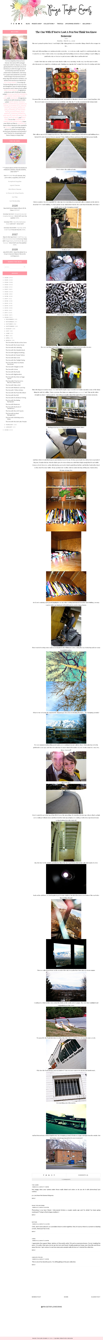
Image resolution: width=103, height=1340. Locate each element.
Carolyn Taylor (37, 1257)
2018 (7, 296)
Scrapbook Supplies (14, 181)
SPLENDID (13, 108)
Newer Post (36, 1297)
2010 (7, 315)
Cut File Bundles (15, 201)
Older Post (95, 1297)
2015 (7, 303)
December (10, 319)
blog (28, 24)
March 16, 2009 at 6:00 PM (40, 1240)
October (9, 324)
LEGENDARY (14, 98)
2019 (7, 294)
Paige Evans (10, 241)
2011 (6, 312)
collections (49, 24)
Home (66, 1297)
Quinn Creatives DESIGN (64, 1338)
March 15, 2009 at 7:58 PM (40, 1187)
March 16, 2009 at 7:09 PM (40, 1259)
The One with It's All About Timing (16, 397)
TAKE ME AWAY (13, 117)
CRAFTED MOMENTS (20, 94)
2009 (7, 317)
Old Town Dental (10, 82)
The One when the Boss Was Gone (16, 342)
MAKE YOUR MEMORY (11, 90)
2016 (7, 301)
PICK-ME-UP (7, 115)
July (8, 331)
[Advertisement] (15, 464)
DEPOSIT (17, 210)
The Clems (35, 1185)
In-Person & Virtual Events (15, 193)
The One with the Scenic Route (15, 345)
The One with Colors (12, 369)
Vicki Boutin (18, 241)
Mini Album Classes (14, 189)
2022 (7, 287)
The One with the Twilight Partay (15, 360)
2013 (7, 308)
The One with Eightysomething (15, 352)
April (8, 338)
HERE (17, 218)
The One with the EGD (12, 395)
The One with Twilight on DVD (14, 367)
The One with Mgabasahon (14, 374)
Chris (34, 1238)
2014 (7, 305)
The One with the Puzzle (13, 372)
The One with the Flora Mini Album (16, 392)
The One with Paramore (13, 404)
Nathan (34, 1222)
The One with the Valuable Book (15, 350)
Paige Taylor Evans (38, 1205)
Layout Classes (15, 185)
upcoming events (72, 24)
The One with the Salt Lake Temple (16, 421)
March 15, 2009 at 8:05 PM (40, 1207)
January (9, 427)
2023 (7, 284)
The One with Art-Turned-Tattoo (15, 355)
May (8, 335)
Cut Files (15, 197)
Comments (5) (83, 1175)
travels (60, 24)
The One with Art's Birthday (14, 347)
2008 (7, 430)
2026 (7, 277)
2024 (7, 282)
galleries (86, 24)
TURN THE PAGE (17, 115)
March (9, 340)
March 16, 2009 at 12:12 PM (41, 1224)
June (8, 333)
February (10, 424)
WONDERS (11, 110)
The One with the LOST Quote (14, 411)
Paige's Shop (37, 24)
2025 (7, 280)
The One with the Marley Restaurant (13, 401)
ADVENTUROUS (13, 104)
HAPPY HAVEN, (14, 102)
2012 (7, 310)
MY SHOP (8, 127)
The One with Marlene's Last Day (15, 387)
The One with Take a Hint (13, 385)
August (9, 328)
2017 (6, 298)
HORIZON (14, 113)
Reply (34, 1198)
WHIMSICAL (21, 113)
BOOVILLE (10, 94)
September (10, 326)
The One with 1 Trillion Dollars (14, 390)
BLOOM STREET (15, 112)
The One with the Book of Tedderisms (13, 407)
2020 (7, 291)
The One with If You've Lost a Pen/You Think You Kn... (14, 381)
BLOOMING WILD (14, 106)
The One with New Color (13, 357)
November (10, 321)
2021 (7, 289)
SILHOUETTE (21, 123)
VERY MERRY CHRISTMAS (12, 96)
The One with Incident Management (12, 414)
